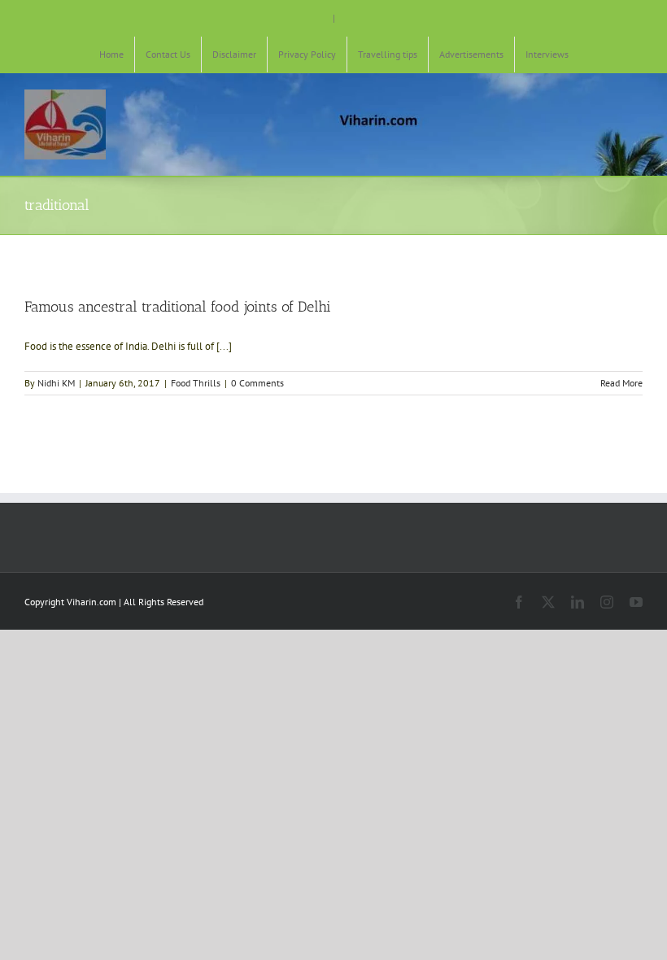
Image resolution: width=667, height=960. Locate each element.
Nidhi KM (56, 383)
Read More (621, 383)
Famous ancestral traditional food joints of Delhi (177, 307)
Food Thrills (195, 383)
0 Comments (257, 383)
